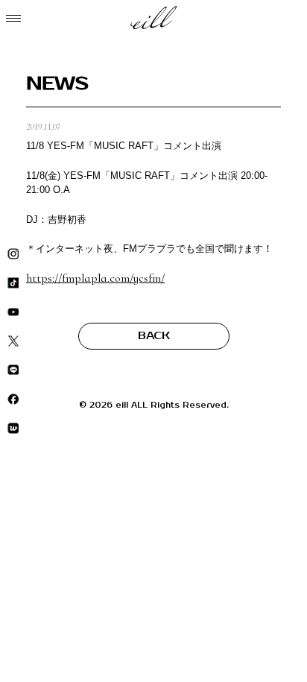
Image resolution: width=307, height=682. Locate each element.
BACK (154, 335)
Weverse (13, 428)
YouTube (13, 312)
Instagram (13, 254)
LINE (13, 370)
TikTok (13, 283)
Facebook (13, 399)
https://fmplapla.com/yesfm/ (95, 278)
